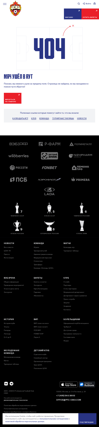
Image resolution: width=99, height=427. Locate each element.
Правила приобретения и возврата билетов (20, 412)
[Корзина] (94, 3)
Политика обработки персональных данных (20, 405)
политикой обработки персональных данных (24, 421)
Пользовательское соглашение (15, 409)
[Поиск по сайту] (78, 3)
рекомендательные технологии (16, 400)
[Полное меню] (4, 4)
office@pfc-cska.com (68, 400)
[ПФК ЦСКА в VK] (6, 383)
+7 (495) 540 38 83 (65, 395)
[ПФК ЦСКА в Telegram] (11, 383)
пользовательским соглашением (54, 419)
